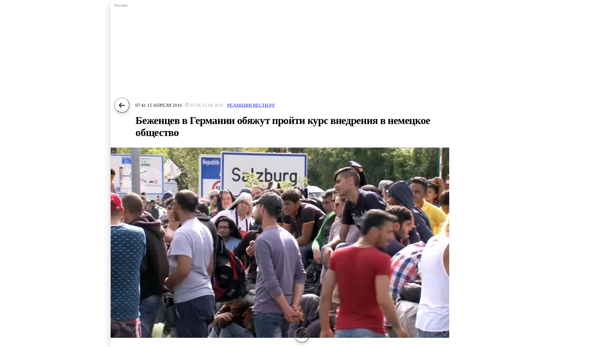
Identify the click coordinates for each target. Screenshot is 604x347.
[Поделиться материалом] (302, 335)
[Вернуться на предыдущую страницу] (122, 105)
